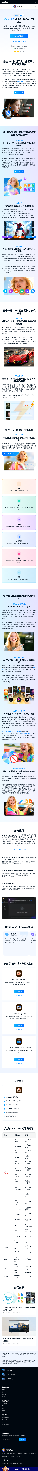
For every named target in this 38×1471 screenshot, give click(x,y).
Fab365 (4, 1393)
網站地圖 (18, 1454)
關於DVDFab (5, 1416)
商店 (3, 1390)
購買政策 (33, 1452)
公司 (3, 1421)
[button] (19, 36)
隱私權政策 (27, 1452)
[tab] (16, 15)
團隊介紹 (4, 1418)
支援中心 (4, 1402)
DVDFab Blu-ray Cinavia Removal (19, 1046)
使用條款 (20, 1452)
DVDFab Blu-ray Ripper (19, 1012)
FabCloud (4, 1395)
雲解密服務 (20, 81)
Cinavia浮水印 (25, 733)
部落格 (3, 1409)
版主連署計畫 (5, 1423)
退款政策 (4, 1454)
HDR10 (26, 614)
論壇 (3, 1407)
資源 (3, 1404)
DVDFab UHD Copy (19, 978)
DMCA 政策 (13, 1452)
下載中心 (4, 1388)
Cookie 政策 (11, 1454)
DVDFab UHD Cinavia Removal (11, 731)
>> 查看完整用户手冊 (18, 849)
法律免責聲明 (5, 1452)
